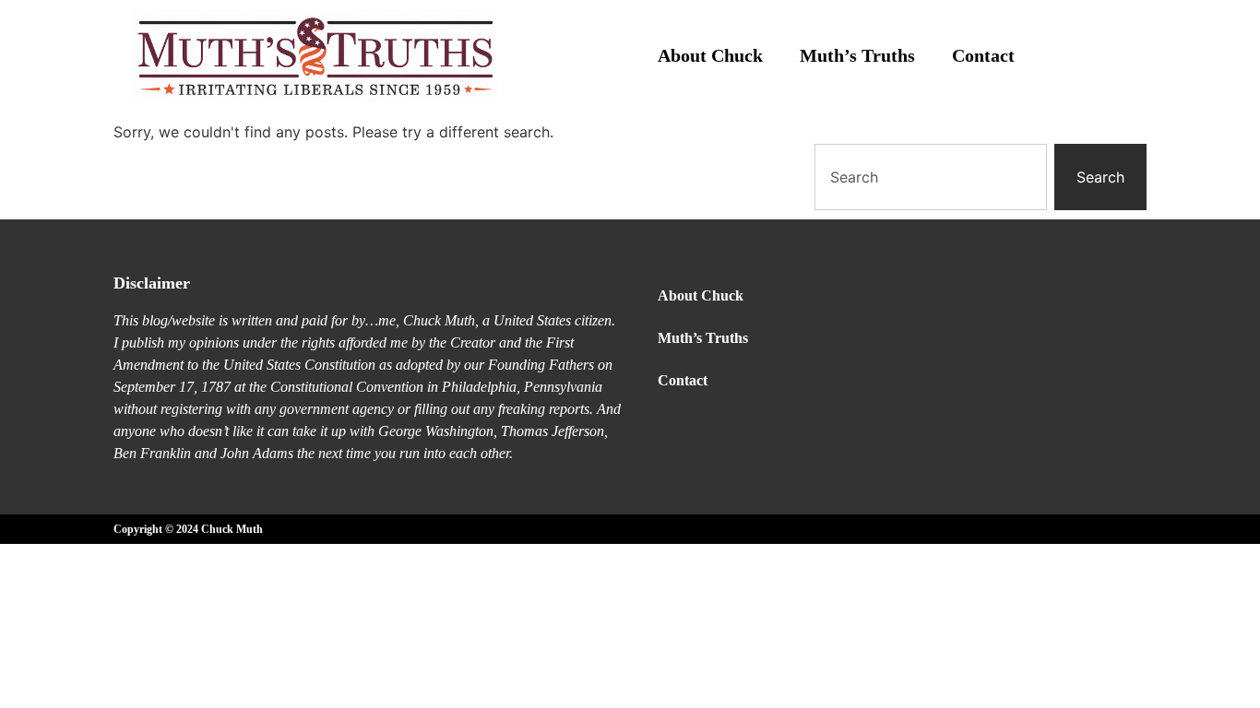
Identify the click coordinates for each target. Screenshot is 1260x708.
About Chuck (710, 55)
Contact (983, 55)
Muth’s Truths (857, 55)
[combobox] (930, 177)
